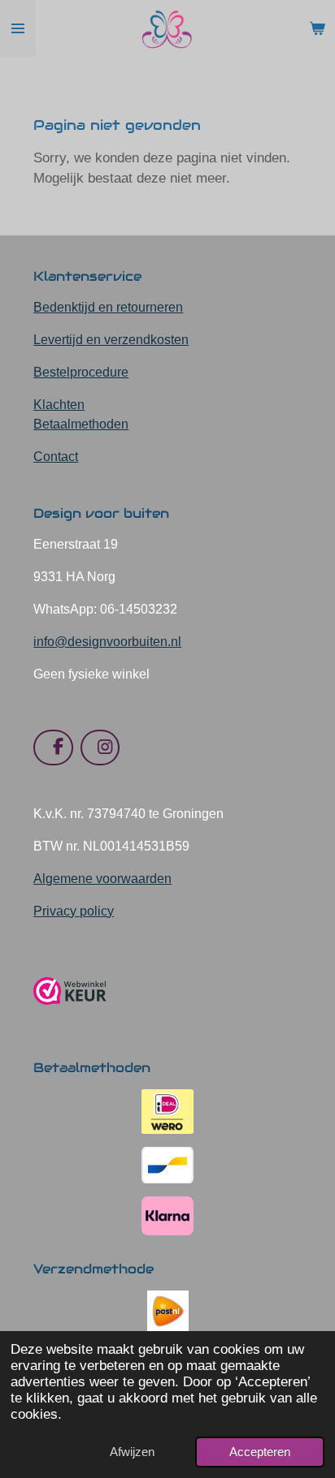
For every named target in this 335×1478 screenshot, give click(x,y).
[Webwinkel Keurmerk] (70, 1011)
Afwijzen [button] (132, 1452)
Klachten (59, 405)
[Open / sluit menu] (18, 28)
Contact (55, 456)
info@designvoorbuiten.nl (107, 642)
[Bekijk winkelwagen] (317, 28)
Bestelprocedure (80, 372)
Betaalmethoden (80, 424)
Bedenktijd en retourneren (108, 307)
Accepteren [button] (259, 1452)
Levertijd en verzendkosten (111, 340)
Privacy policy (73, 911)
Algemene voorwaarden (102, 879)
